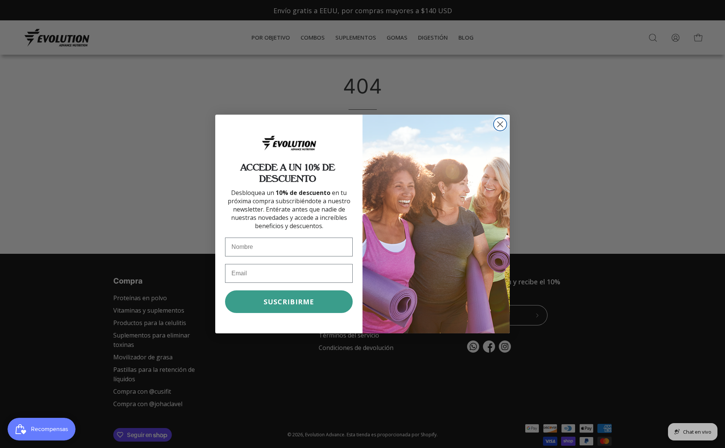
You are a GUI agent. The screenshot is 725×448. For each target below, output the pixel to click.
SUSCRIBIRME (289, 301)
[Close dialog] (500, 124)
